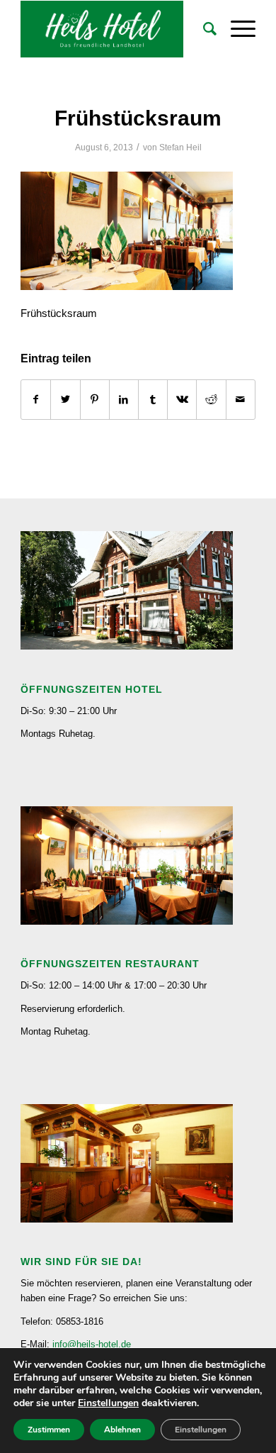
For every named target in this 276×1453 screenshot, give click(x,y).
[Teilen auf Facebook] (35, 399)
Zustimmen (49, 1429)
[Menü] (236, 29)
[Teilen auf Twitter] (65, 399)
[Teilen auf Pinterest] (95, 399)
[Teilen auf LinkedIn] (124, 399)
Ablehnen (122, 1429)
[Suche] (203, 29)
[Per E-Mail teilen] (240, 399)
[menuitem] (203, 29)
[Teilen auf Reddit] (211, 399)
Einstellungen (108, 1403)
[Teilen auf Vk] (182, 399)
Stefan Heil (180, 147)
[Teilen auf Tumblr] (153, 399)
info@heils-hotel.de (91, 1344)
